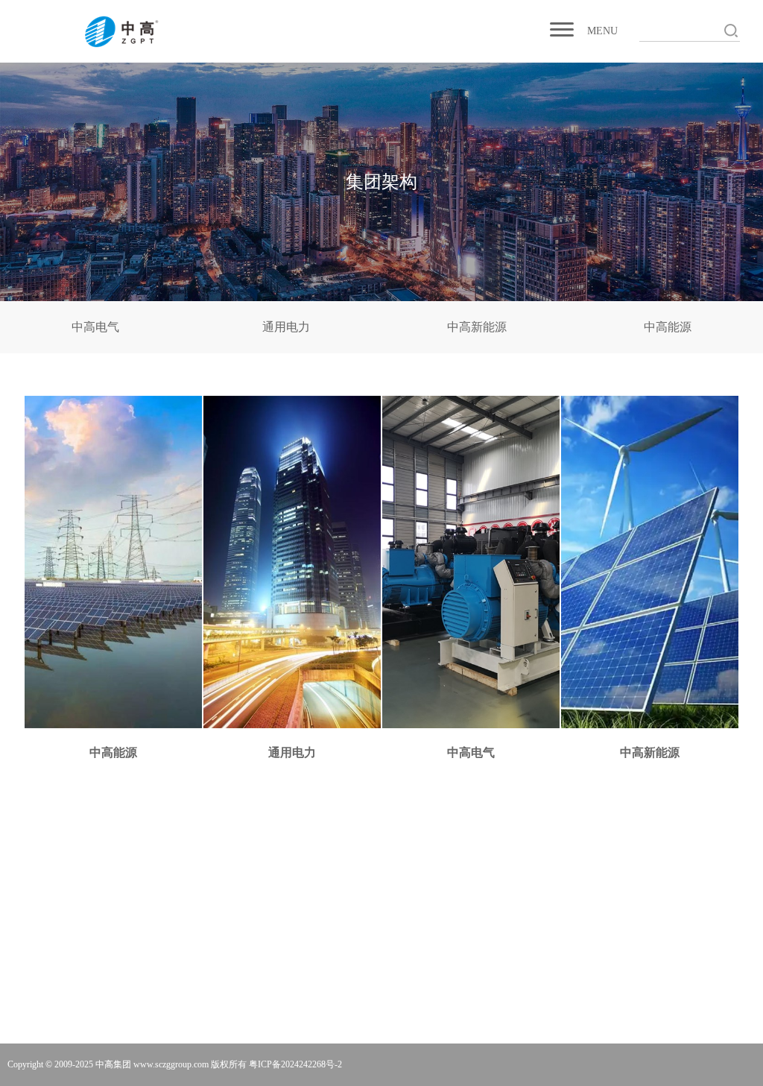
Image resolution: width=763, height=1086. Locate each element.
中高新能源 (477, 327)
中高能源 (667, 327)
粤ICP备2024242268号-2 (295, 1064)
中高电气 (95, 327)
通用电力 (286, 327)
